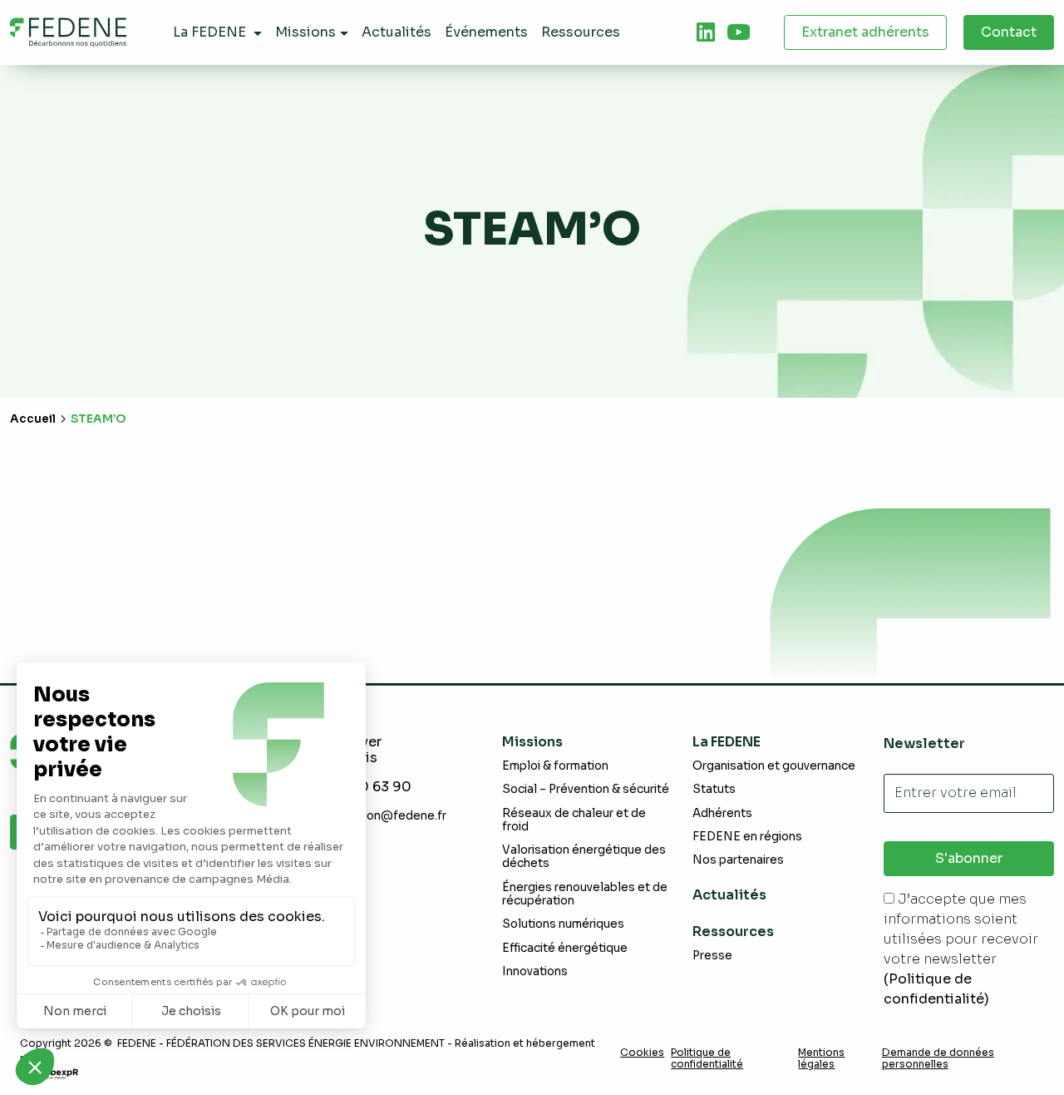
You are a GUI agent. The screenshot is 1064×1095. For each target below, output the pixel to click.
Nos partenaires (738, 860)
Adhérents (722, 813)
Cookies (642, 1052)
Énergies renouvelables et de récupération (584, 894)
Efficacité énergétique (565, 948)
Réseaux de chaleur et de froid (574, 820)
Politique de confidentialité (707, 1058)
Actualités (729, 895)
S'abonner (968, 858)
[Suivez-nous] (706, 32)
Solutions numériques (563, 924)
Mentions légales (821, 1058)
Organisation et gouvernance (773, 766)
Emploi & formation (555, 766)
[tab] (706, 32)
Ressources (733, 931)
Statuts (714, 789)
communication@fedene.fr (371, 816)
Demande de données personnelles (938, 1058)
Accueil (33, 419)
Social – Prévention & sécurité (585, 789)
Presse (712, 956)
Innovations (535, 971)
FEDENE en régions (747, 837)
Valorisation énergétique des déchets (584, 856)
